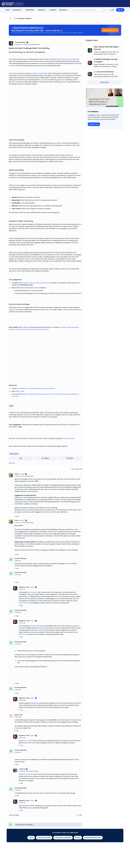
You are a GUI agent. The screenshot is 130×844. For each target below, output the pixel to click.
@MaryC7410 (26, 741)
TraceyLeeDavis (20, 42)
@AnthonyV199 (34, 626)
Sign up (120, 10)
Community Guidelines (63, 838)
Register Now (94, 124)
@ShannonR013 (25, 774)
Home (8, 10)
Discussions (17, 10)
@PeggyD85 (34, 703)
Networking (30, 10)
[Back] (10, 18)
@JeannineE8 (31, 592)
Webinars (41, 10)
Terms (31, 838)
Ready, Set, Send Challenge (66, 59)
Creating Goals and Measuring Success (35, 283)
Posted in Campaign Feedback (31, 44)
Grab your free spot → (110, 30)
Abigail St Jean (24, 587)
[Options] (119, 18)
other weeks (23, 603)
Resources (63, 10)
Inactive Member (21, 558)
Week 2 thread (24, 634)
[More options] (81, 474)
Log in (112, 10)
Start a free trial (68, 438)
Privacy (77, 838)
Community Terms (44, 838)
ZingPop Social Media (39, 73)
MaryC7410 (18, 715)
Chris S (17, 474)
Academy (52, 10)
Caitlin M (22, 769)
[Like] (21, 458)
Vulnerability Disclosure (92, 838)
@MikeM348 (26, 806)
